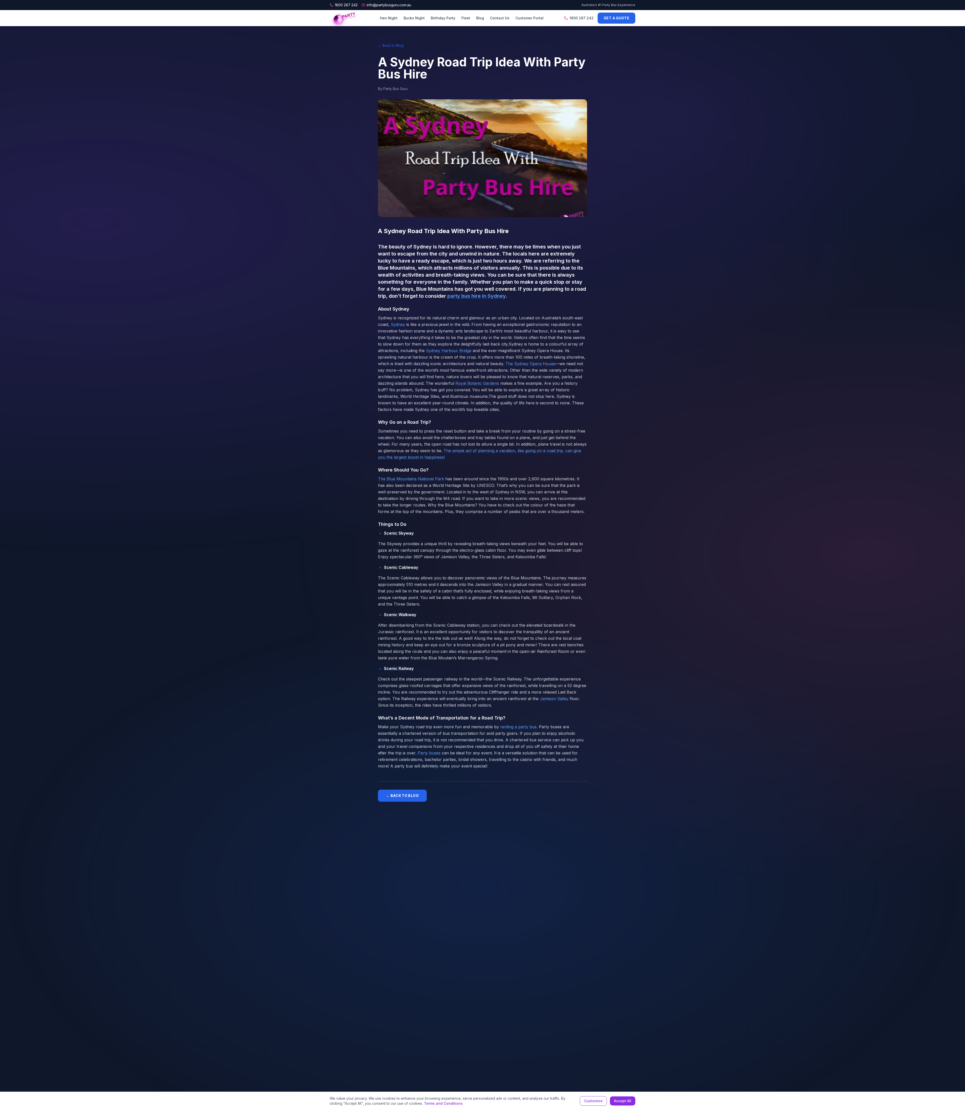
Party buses (429, 752)
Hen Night (389, 18)
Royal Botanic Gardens (477, 383)
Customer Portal (529, 18)
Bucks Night (414, 18)
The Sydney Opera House (530, 363)
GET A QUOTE (616, 18)
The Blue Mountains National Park (411, 478)
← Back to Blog (391, 45)
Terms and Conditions (443, 1103)
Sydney (398, 324)
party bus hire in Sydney (476, 296)
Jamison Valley (554, 698)
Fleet (465, 18)
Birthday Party (443, 18)
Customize (593, 1101)
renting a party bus (518, 726)
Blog (480, 18)
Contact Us (499, 18)
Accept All (622, 1101)
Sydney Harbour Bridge (448, 350)
